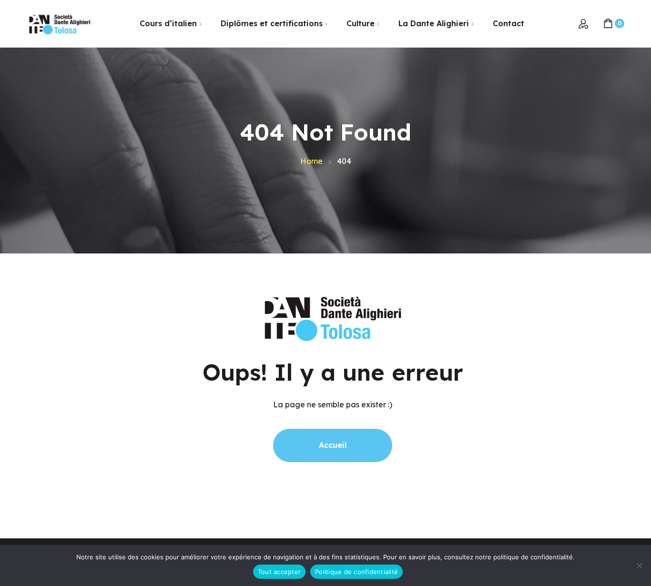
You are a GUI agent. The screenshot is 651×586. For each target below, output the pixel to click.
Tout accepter (279, 572)
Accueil (332, 445)
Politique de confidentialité (356, 572)
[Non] (639, 565)
